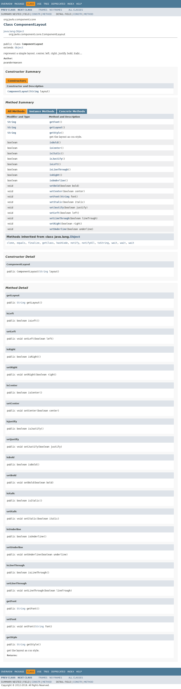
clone (10, 242)
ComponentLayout (18, 91)
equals (21, 242)
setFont (54, 196)
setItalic (55, 202)
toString (103, 242)
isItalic (55, 153)
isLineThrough (58, 169)
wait (114, 242)
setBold (54, 185)
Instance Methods (41, 111)
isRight (54, 175)
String (34, 91)
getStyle (55, 132)
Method (47, 14)
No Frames (55, 10)
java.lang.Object (14, 31)
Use (39, 4)
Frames (43, 10)
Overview (6, 4)
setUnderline (57, 229)
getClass (48, 242)
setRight (55, 223)
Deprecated (58, 4)
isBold (53, 142)
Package (19, 4)
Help (79, 4)
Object (19, 47)
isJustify (55, 158)
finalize (33, 242)
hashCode (62, 242)
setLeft (54, 212)
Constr (36, 14)
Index (70, 4)
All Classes (76, 10)
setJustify (56, 207)
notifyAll (88, 242)
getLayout (55, 127)
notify (75, 242)
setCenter (55, 191)
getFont (54, 122)
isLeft (53, 164)
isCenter (55, 148)
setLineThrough (59, 218)
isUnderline (57, 180)
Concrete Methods (72, 111)
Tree (46, 4)
